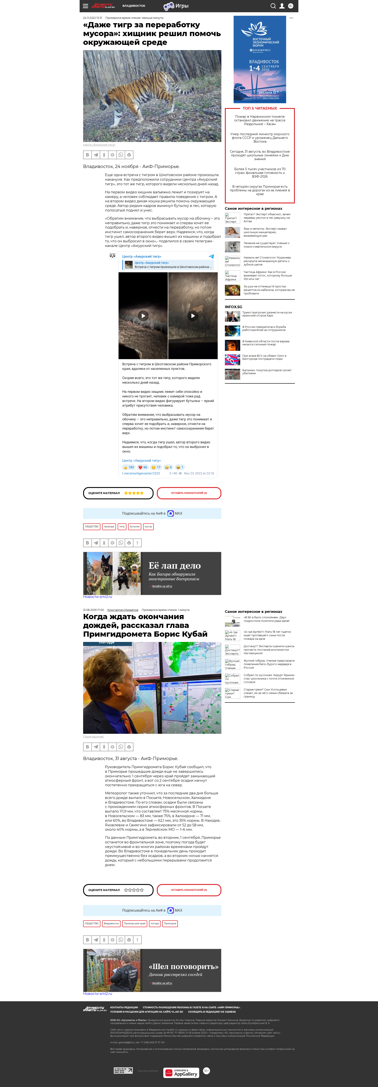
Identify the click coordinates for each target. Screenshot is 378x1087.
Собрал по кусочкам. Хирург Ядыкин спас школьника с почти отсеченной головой (269, 678)
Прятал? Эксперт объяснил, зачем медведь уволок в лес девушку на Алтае (267, 218)
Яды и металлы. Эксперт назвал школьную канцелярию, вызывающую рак (265, 232)
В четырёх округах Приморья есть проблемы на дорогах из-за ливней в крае (260, 190)
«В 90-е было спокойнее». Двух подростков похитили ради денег (267, 619)
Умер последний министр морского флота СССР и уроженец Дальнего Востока (259, 137)
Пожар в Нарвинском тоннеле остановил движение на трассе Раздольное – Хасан (259, 120)
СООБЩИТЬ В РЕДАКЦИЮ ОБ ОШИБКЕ (212, 1011)
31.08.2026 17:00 (93, 610)
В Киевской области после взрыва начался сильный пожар (265, 343)
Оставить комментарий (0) (189, 493)
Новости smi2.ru (97, 597)
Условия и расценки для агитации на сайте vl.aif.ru (146, 1011)
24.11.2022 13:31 (92, 17)
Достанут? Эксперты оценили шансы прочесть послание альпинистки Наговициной (269, 650)
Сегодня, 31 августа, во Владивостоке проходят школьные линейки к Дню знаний (260, 155)
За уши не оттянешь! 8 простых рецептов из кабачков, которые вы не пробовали (269, 290)
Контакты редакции (124, 1007)
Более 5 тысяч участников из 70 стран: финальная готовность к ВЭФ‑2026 (259, 172)
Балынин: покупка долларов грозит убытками (267, 372)
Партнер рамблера (148, 1071)
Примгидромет (93, 736)
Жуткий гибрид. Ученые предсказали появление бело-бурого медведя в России (269, 664)
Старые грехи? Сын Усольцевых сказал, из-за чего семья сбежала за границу (268, 693)
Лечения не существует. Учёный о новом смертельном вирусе (266, 244)
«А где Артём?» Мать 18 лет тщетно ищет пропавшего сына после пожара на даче (267, 635)
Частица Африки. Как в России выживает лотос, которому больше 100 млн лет (268, 275)
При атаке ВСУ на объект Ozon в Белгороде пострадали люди (264, 357)
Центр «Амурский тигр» (99, 144)
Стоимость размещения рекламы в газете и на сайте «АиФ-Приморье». (192, 1007)
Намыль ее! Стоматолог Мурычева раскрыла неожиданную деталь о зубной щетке (267, 261)
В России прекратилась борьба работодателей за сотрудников (264, 328)
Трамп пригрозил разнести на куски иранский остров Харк (267, 314)
